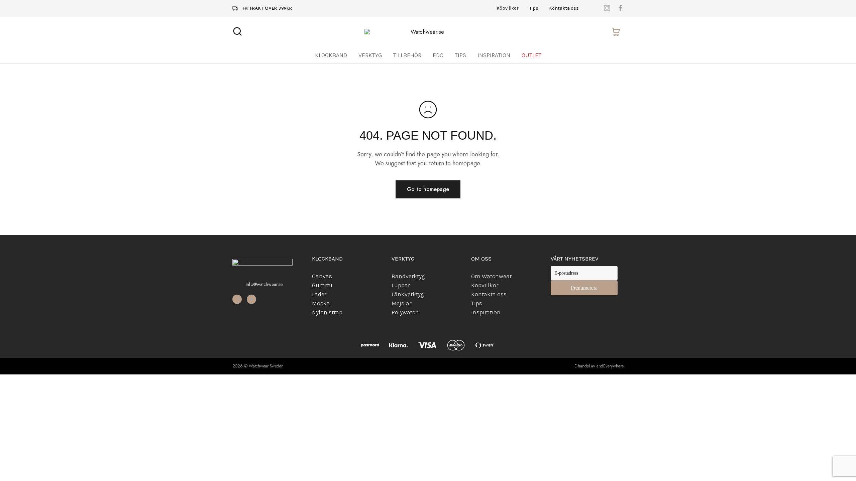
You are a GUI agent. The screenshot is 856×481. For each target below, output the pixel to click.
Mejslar (401, 303)
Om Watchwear (491, 276)
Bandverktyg (408, 276)
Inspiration (493, 55)
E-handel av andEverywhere (599, 366)
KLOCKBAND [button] (331, 55)
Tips (533, 8)
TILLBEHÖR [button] (407, 55)
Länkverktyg (408, 294)
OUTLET (531, 55)
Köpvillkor (508, 8)
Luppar (401, 285)
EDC (438, 55)
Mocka (321, 303)
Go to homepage (428, 189)
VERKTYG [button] (370, 55)
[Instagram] (251, 299)
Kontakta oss (564, 8)
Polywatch (405, 312)
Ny (315, 312)
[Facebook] (237, 299)
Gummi (322, 285)
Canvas (322, 276)
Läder (319, 294)
